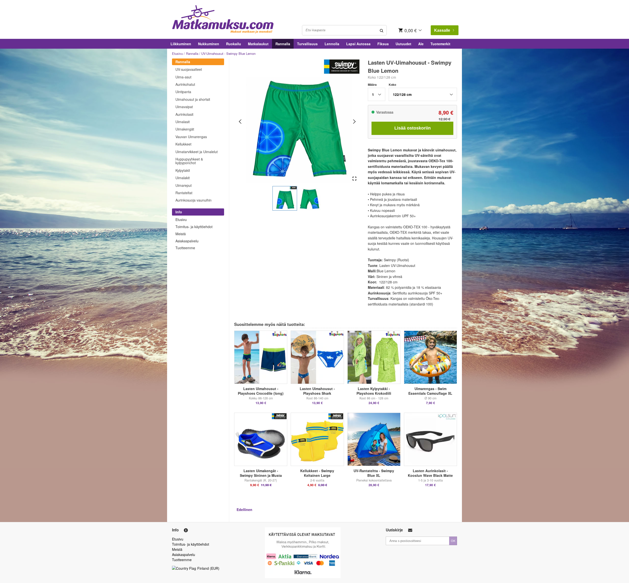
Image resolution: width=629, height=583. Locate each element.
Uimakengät (184, 129)
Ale (421, 43)
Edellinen (244, 509)
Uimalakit (182, 177)
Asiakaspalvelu (187, 240)
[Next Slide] (354, 121)
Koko (392, 84)
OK (453, 541)
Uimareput (183, 185)
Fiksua (383, 43)
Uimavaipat (184, 106)
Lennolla (332, 43)
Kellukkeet (183, 144)
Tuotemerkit (440, 43)
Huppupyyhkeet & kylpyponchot (189, 161)
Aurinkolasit (184, 114)
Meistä (180, 233)
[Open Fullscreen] (354, 179)
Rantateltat (183, 192)
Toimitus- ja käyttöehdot (194, 226)
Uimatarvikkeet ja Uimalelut (196, 151)
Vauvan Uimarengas (191, 136)
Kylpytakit (182, 170)
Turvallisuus (307, 43)
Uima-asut (183, 76)
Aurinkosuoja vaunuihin (193, 200)
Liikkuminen (181, 43)
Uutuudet (403, 43)
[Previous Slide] (240, 121)
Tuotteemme (185, 247)
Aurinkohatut (185, 84)
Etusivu (177, 53)
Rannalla (282, 43)
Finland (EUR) (208, 568)
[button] (284, 198)
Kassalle (442, 30)
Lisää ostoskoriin (412, 128)
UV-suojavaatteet (188, 69)
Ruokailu (233, 43)
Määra (372, 84)
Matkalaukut (258, 43)
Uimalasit (182, 121)
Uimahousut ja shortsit (192, 99)
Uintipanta (183, 91)
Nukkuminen (208, 43)
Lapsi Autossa (358, 43)
